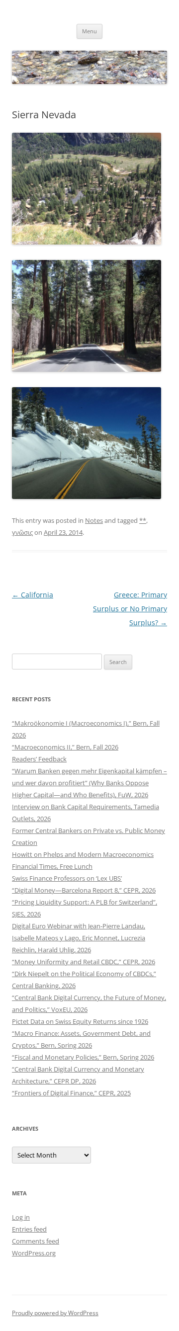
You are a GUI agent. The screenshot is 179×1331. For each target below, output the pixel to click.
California (32, 594)
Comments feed (35, 1241)
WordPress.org (34, 1252)
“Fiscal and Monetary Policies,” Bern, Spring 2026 (83, 1057)
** (142, 520)
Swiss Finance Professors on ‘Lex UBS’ (67, 878)
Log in (21, 1217)
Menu (89, 31)
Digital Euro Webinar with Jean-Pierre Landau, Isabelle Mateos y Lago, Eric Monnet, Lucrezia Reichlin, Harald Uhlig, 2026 (78, 937)
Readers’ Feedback (39, 758)
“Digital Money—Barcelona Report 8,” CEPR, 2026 (84, 890)
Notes (94, 520)
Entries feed (29, 1229)
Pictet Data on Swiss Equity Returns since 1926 (80, 1021)
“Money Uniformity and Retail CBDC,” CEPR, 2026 (83, 961)
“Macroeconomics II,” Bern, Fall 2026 (65, 747)
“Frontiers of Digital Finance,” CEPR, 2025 (71, 1092)
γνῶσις (22, 532)
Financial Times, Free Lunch (52, 866)
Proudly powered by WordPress (55, 1313)
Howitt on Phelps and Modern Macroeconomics (83, 854)
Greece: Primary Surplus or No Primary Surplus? (130, 608)
